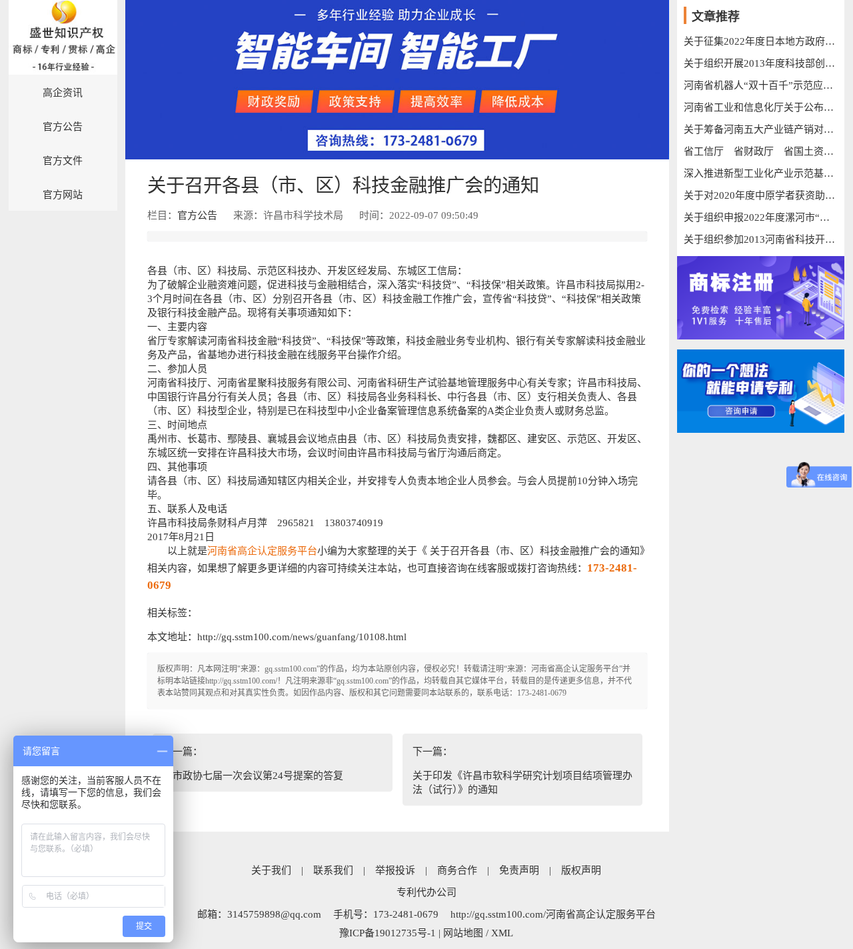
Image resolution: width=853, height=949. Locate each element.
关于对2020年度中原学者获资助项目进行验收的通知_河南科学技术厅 (761, 195)
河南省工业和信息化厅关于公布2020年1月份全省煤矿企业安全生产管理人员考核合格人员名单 (761, 107)
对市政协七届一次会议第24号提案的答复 (253, 775)
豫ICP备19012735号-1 (387, 933)
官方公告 (63, 126)
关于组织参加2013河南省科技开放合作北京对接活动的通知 (761, 239)
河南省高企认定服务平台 (262, 551)
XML (502, 933)
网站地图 (463, 933)
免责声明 (519, 870)
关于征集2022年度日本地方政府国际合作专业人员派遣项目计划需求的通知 (761, 41)
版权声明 (581, 870)
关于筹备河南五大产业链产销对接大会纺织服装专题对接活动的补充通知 (761, 129)
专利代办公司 (426, 892)
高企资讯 (63, 92)
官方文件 (63, 160)
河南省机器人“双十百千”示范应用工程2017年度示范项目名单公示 (761, 85)
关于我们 (271, 870)
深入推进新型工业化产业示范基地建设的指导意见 (761, 173)
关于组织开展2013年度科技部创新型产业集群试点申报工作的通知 (761, 63)
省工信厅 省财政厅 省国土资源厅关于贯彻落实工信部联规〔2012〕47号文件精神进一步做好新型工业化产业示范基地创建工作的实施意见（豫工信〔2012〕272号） (761, 151)
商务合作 (457, 870)
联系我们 (333, 870)
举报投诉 (395, 870)
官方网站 (63, 194)
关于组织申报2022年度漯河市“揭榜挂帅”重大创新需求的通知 (761, 217)
